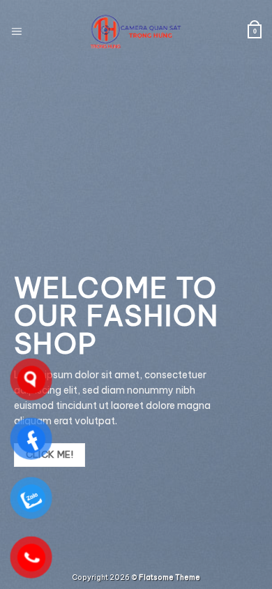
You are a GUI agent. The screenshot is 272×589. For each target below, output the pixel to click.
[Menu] (16, 31)
